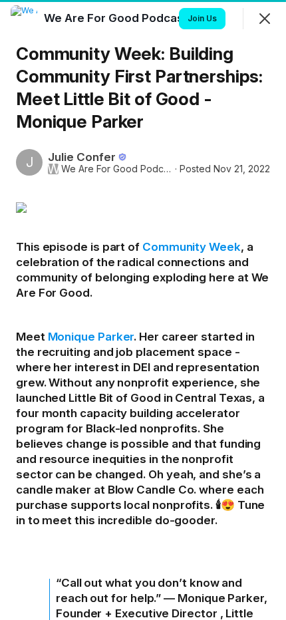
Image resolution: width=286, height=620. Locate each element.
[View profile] (24, 18)
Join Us (202, 18)
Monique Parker (91, 336)
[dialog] (143, 310)
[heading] (126, 18)
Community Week (191, 246)
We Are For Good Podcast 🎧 (116, 169)
